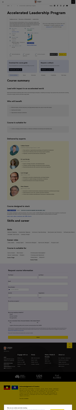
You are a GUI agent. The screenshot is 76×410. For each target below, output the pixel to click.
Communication (13, 19)
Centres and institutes (64, 364)
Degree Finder (34, 360)
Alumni (18, 366)
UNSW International (35, 358)
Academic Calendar (35, 364)
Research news (48, 363)
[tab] (13, 75)
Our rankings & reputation (64, 358)
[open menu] (3, 2)
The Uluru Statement (23, 398)
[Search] (73, 2)
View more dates (15, 31)
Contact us (19, 358)
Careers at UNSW (21, 362)
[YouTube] (66, 6)
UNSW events (47, 361)
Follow (51, 5)
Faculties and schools (64, 360)
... (14, 5)
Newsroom (47, 358)
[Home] (38, 2)
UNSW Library (61, 366)
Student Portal (34, 362)
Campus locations (62, 362)
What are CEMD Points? (32, 45)
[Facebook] (57, 6)
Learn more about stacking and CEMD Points (19, 216)
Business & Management (25, 19)
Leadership (36, 19)
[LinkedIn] (54, 6)
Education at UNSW (21, 364)
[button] (15, 69)
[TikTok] (63, 6)
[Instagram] (60, 6)
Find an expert (20, 360)
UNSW (8, 5)
